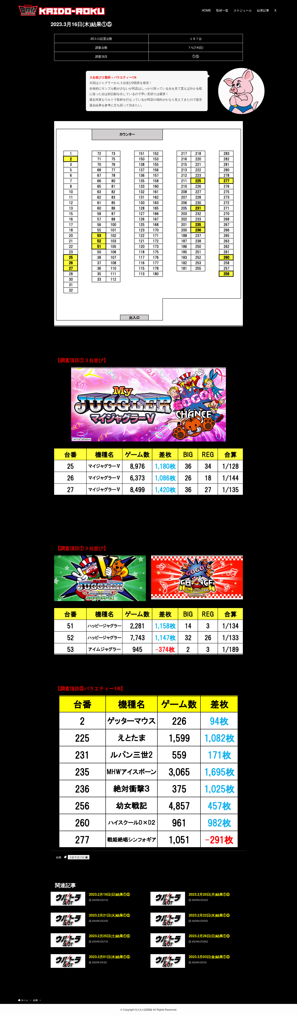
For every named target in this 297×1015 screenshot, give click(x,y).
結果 (58, 857)
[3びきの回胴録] (61, 10)
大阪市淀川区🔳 (78, 857)
